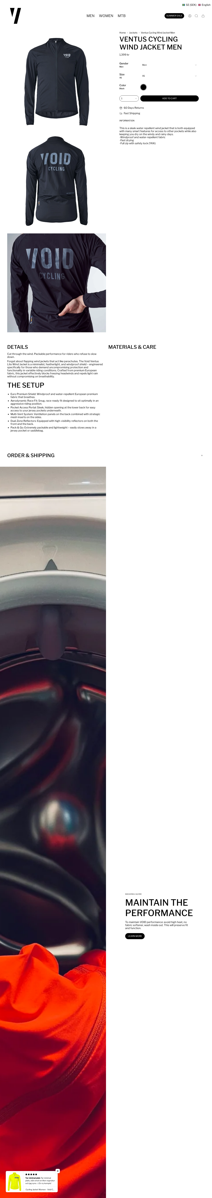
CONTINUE (78, 612)
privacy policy (92, 628)
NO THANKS (78, 622)
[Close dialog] (158, 577)
